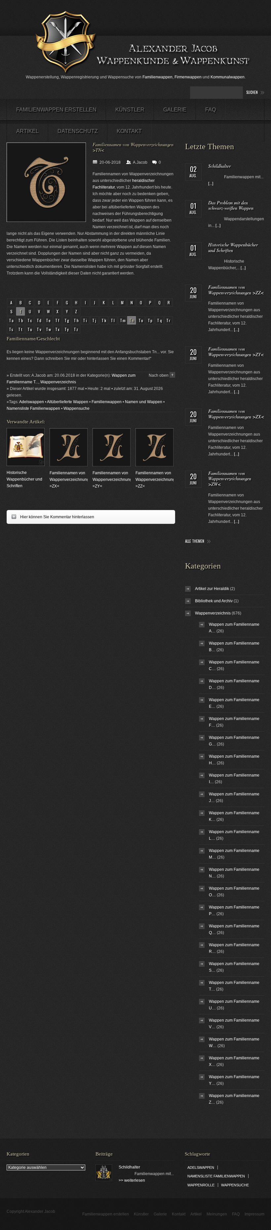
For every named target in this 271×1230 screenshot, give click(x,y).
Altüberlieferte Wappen (67, 402)
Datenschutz (78, 131)
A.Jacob (140, 162)
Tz (76, 329)
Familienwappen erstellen (56, 109)
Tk (104, 320)
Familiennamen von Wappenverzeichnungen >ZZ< (158, 479)
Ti (85, 320)
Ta (12, 320)
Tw (49, 329)
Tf (57, 320)
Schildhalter (219, 166)
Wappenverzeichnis (58, 382)
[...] (210, 183)
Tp (150, 320)
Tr (168, 320)
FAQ (210, 109)
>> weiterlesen (132, 1180)
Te (49, 320)
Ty (67, 329)
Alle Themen (194, 541)
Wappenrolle (200, 1185)
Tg (67, 320)
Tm (123, 320)
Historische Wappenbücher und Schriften (24, 479)
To (141, 320)
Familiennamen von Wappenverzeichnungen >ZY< (115, 479)
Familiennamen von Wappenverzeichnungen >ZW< (229, 479)
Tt (20, 329)
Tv (39, 329)
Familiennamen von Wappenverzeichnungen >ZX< (72, 479)
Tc (30, 320)
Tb (21, 320)
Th (77, 320)
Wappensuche (76, 408)
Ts (11, 329)
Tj (94, 320)
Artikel (27, 131)
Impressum (254, 1214)
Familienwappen (157, 77)
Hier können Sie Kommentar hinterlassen (50, 516)
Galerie (174, 109)
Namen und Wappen (143, 402)
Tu (30, 329)
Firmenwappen (188, 77)
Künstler (129, 109)
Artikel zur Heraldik (212, 588)
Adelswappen (31, 402)
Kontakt (129, 131)
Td (39, 320)
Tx (57, 329)
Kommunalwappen (228, 77)
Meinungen (217, 1214)
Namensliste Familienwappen (33, 408)
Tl (113, 320)
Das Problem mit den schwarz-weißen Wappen (230, 205)
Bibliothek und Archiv (214, 601)
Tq (160, 320)
